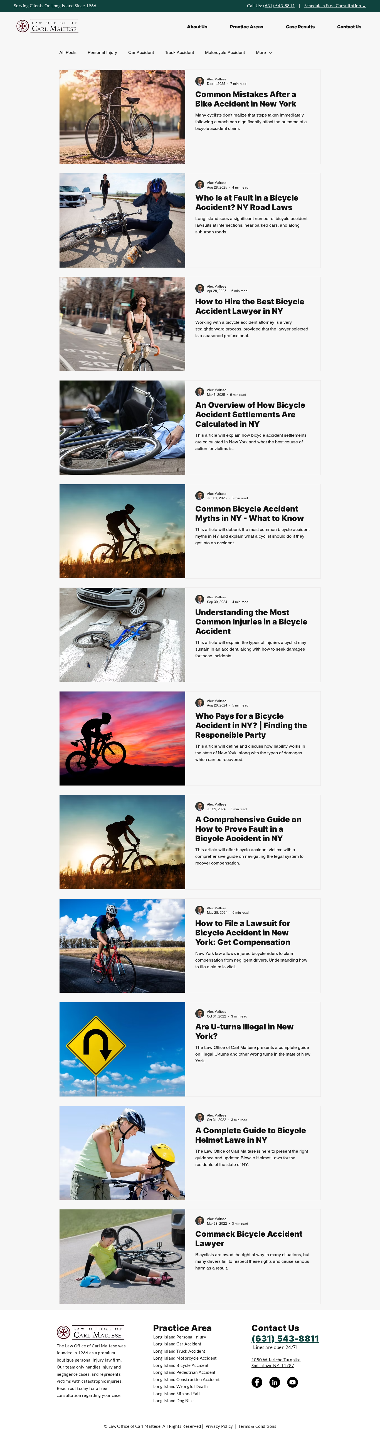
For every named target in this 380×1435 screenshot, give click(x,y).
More (261, 52)
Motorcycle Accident (225, 52)
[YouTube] (292, 1382)
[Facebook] (256, 1382)
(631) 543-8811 (279, 5)
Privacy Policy (219, 1426)
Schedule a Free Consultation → (335, 5)
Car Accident (141, 52)
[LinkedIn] (274, 1382)
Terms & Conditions (257, 1426)
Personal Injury (102, 52)
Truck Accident (179, 52)
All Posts (68, 52)
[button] (247, 27)
